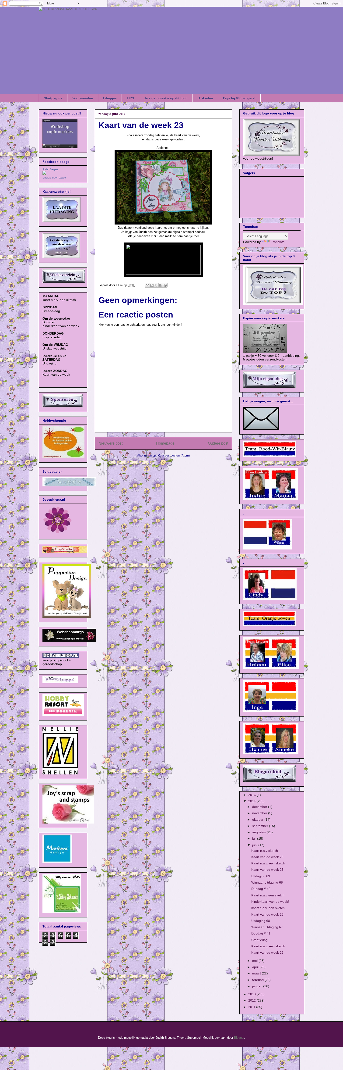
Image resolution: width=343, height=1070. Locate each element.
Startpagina (53, 98)
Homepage (165, 443)
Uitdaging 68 (260, 921)
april (255, 967)
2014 (252, 801)
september (260, 826)
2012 (252, 1000)
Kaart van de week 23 (267, 914)
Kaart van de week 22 (267, 952)
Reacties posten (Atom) (174, 455)
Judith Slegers (50, 169)
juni (255, 845)
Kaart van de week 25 (267, 869)
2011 (252, 1007)
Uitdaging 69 (260, 876)
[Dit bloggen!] (152, 285)
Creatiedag (259, 940)
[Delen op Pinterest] (165, 285)
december (260, 807)
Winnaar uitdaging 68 (267, 882)
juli (254, 838)
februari (258, 980)
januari (257, 986)
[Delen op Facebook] (160, 285)
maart (257, 973)
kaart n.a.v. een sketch (268, 908)
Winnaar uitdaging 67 (267, 927)
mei (255, 961)
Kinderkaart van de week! (270, 901)
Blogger (239, 1037)
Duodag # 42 (260, 889)
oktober (258, 819)
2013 (252, 994)
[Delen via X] (156, 285)
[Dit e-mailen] (147, 285)
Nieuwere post (110, 443)
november (260, 813)
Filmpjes (110, 98)
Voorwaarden (82, 98)
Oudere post (218, 443)
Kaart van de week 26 (267, 857)
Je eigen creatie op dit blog (166, 98)
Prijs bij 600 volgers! (239, 98)
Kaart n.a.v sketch (264, 850)
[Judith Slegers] (44, 173)
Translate (278, 242)
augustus (259, 832)
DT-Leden (205, 98)
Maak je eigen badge (54, 177)
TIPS (130, 98)
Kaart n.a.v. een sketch (268, 863)
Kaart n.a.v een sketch (267, 895)
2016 (252, 795)
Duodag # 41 (260, 933)
